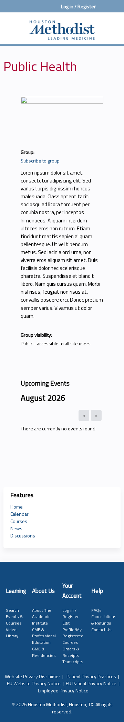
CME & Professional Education (44, 636)
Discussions (22, 535)
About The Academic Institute (41, 616)
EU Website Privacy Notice (34, 683)
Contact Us (101, 629)
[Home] (62, 26)
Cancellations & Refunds (103, 619)
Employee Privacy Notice (63, 690)
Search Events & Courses (14, 616)
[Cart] (104, 10)
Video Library (12, 632)
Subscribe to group (40, 160)
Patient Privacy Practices (91, 676)
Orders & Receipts (70, 652)
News (16, 528)
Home (16, 506)
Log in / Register (78, 6)
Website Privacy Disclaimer (32, 676)
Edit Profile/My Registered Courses (72, 633)
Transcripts (72, 661)
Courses (18, 521)
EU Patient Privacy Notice (91, 683)
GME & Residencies (44, 652)
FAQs (96, 610)
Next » (96, 415)
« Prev (84, 415)
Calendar (19, 513)
